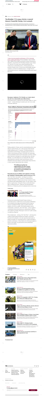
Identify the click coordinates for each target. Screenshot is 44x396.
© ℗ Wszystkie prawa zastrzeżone (14, 268)
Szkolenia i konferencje (9, 380)
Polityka (20, 190)
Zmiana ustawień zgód (15, 371)
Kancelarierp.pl (31, 374)
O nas (6, 370)
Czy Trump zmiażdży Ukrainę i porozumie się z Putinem (26, 192)
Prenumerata (22, 372)
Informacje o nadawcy (15, 373)
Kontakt (6, 371)
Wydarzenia (25, 4)
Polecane (15, 274)
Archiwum (22, 373)
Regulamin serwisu (14, 372)
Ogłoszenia (22, 371)
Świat (12, 16)
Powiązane (7, 274)
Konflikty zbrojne (17, 16)
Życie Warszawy (32, 376)
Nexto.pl (30, 372)
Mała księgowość (32, 373)
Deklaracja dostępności (15, 374)
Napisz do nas (7, 372)
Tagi (28, 274)
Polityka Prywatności (14, 370)
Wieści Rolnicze (31, 375)
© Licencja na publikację (12, 267)
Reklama (21, 370)
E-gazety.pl (31, 371)
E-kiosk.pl (30, 370)
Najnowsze (22, 274)
